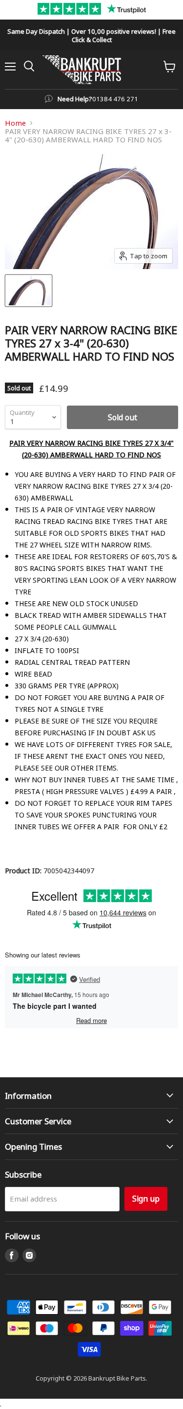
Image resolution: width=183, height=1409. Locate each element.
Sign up (146, 1198)
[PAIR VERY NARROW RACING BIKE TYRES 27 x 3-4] (28, 290)
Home (15, 123)
